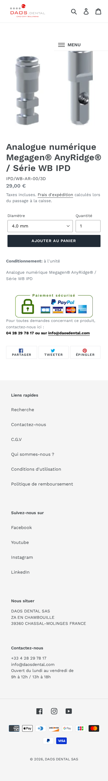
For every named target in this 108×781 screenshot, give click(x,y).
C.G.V (16, 439)
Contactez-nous (28, 424)
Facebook (21, 527)
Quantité (84, 215)
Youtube (20, 542)
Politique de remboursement (42, 484)
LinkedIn (20, 572)
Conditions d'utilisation (36, 469)
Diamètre (16, 215)
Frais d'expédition (55, 194)
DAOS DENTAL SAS (61, 759)
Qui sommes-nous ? (32, 454)
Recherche (22, 409)
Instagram (22, 557)
